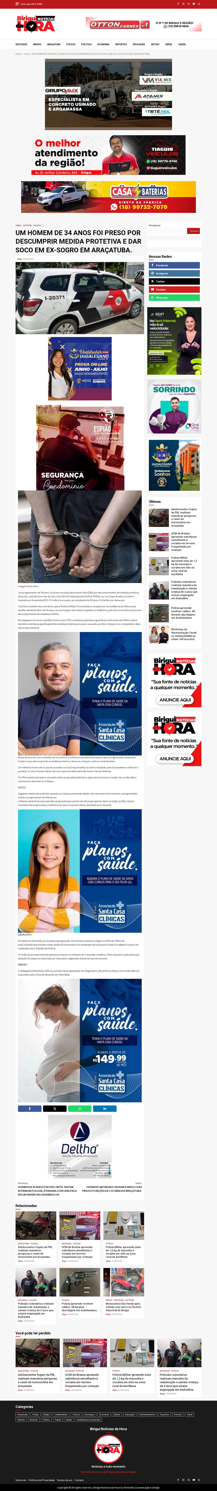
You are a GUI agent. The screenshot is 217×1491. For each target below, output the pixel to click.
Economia (103, 44)
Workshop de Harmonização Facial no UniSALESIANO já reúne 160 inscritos (159, 635)
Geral (168, 44)
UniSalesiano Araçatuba (88, 1419)
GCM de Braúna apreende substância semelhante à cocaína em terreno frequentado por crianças (79, 1225)
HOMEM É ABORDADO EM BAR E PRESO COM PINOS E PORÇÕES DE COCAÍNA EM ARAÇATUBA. (112, 1187)
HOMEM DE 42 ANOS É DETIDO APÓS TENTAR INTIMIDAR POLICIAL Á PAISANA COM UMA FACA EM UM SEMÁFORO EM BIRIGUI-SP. (47, 1189)
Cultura (76, 1414)
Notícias (27, 225)
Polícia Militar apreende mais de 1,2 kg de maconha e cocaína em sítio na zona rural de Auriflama (123, 1225)
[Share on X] (55, 1108)
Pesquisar (155, 225)
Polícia (70, 44)
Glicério (21, 1419)
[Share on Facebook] (29, 1108)
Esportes (121, 44)
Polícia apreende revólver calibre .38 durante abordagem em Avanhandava (79, 1282)
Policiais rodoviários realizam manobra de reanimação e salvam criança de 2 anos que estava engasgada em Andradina (36, 1282)
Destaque (21, 44)
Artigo (155, 44)
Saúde (182, 44)
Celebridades (61, 1414)
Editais (117, 1414)
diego (20, 259)
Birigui (37, 44)
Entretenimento (147, 1414)
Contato (79, 1479)
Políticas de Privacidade (41, 1479)
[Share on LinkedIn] (105, 1108)
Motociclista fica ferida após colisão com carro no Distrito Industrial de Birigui (123, 1282)
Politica (86, 44)
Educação (139, 44)
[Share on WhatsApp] (80, 1108)
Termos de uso (64, 1479)
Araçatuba (53, 44)
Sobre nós (21, 1479)
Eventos (178, 1414)
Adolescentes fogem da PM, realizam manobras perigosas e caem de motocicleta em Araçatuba (36, 1225)
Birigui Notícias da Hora (106, 1487)
